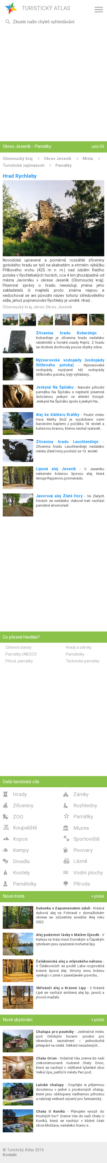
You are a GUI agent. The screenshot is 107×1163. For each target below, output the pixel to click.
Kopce (15, 838)
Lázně (75, 860)
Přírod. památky (19, 661)
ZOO (13, 817)
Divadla (16, 861)
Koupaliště (20, 827)
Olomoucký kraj (18, 158)
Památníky (75, 654)
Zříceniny (18, 805)
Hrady (15, 794)
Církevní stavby (18, 647)
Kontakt (9, 1155)
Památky (63, 165)
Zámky (76, 794)
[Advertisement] (53, 83)
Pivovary (78, 850)
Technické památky (83, 661)
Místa (88, 158)
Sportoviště (81, 838)
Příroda (76, 884)
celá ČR (97, 146)
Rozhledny (80, 805)
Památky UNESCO (21, 654)
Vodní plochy (83, 872)
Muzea (76, 828)
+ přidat (97, 896)
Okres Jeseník (58, 158)
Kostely (16, 872)
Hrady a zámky (79, 647)
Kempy (16, 850)
